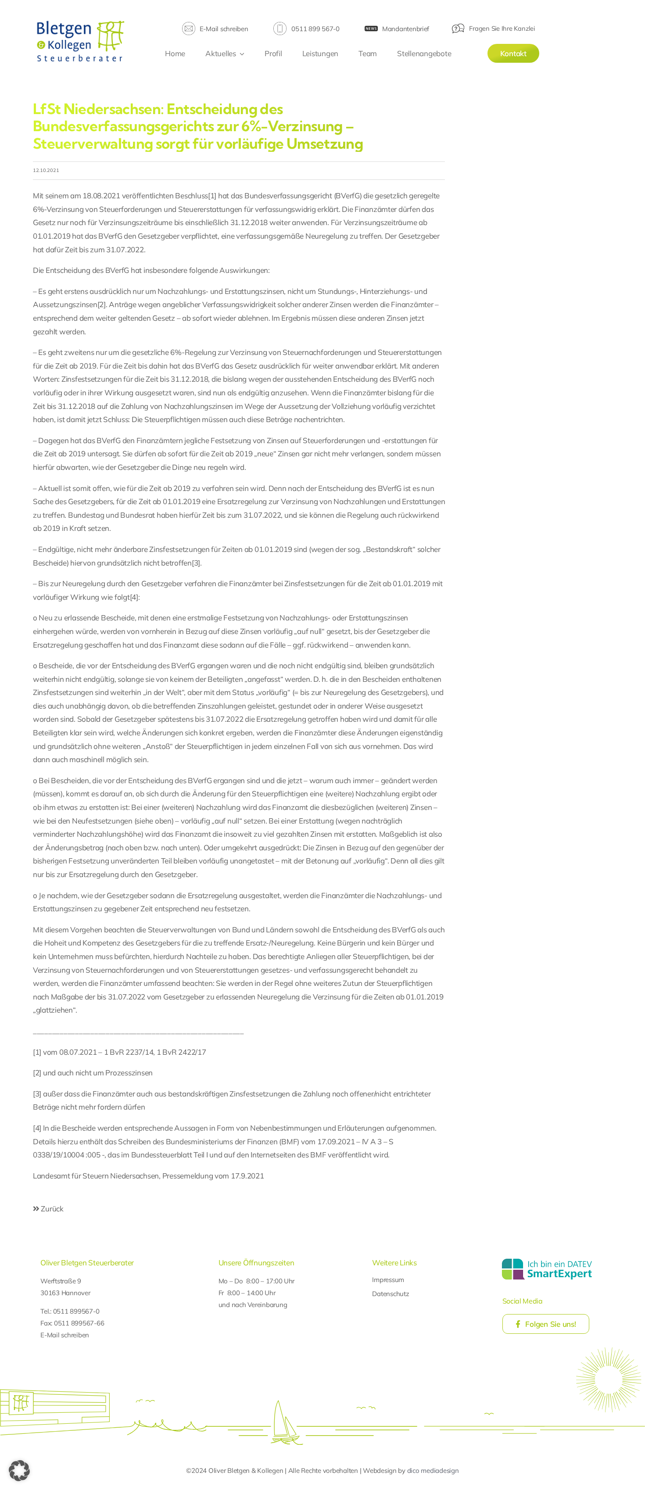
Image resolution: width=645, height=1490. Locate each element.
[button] (19, 1470)
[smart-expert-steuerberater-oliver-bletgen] (547, 1259)
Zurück (51, 1208)
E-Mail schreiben (224, 29)
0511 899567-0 (76, 1311)
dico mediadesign (433, 1470)
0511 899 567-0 (315, 29)
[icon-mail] (188, 25)
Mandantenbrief (405, 29)
